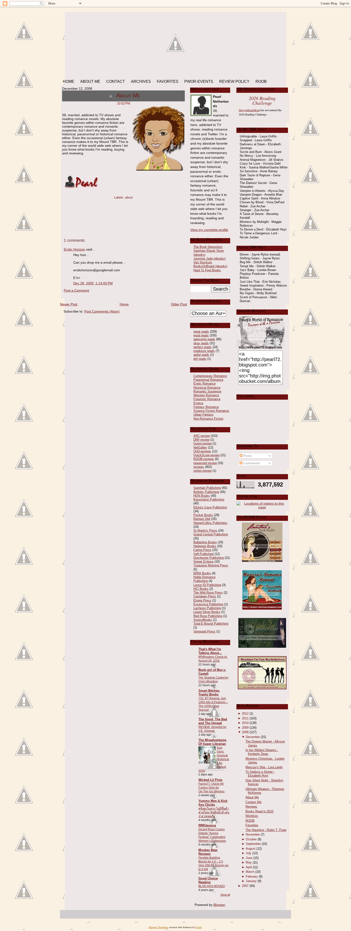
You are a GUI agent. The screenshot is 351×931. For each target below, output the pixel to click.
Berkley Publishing (206, 492)
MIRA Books (202, 573)
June (249, 858)
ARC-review (201, 436)
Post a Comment (76, 290)
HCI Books (200, 589)
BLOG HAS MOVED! (211, 886)
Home (124, 304)
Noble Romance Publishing (204, 579)
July (248, 853)
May (249, 862)
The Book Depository (208, 247)
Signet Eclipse (203, 561)
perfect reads (202, 347)
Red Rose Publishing (207, 616)
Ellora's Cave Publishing (210, 507)
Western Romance (206, 395)
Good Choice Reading (208, 880)
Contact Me (253, 802)
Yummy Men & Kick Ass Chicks (212, 802)
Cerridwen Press (204, 596)
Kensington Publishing (208, 499)
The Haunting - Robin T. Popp (265, 830)
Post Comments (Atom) (102, 311)
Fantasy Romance (206, 407)
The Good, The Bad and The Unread (212, 721)
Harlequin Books (204, 546)
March (250, 871)
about (129, 197)
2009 (245, 727)
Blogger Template (158, 927)
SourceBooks (202, 620)
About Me (128, 95)
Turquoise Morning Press (210, 565)
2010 (245, 723)
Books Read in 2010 (259, 811)
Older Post (179, 304)
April (249, 867)
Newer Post (68, 304)
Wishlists (251, 816)
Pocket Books (203, 515)
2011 (245, 718)
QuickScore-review (206, 455)
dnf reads (199, 359)
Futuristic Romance (206, 399)
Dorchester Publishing (208, 558)
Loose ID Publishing (207, 585)
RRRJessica (207, 825)
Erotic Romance (204, 383)
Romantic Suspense (207, 391)
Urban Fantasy (203, 414)
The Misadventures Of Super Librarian (212, 742)
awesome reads (204, 339)
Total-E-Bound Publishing (210, 623)
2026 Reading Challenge (262, 100)
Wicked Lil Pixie (210, 780)
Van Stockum (202, 262)
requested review (205, 463)
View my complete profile (209, 230)
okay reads (201, 343)
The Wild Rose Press (208, 592)
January (251, 881)
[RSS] (65, 915)
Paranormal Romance (208, 380)
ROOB (250, 820)
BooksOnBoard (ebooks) (210, 266)
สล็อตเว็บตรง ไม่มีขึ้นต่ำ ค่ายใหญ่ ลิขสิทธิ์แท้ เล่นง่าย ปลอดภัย (213, 812)
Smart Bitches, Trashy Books (209, 692)
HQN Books (201, 495)
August (250, 848)
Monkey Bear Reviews (208, 852)
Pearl (199, 927)
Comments (251, 463)
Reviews (251, 806)
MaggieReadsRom (249, 110)
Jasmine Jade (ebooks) (209, 258)
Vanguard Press (204, 631)
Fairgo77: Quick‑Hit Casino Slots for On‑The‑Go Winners (211, 787)
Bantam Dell (201, 519)
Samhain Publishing (207, 488)
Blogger (219, 905)
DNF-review (201, 439)
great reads (201, 331)
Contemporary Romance (210, 376)
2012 (245, 713)
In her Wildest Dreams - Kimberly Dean (261, 752)
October (251, 839)
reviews (198, 467)
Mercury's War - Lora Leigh (263, 767)
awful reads (201, 354)
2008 (245, 732)
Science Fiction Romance (211, 411)
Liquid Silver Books (206, 612)
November (253, 834)
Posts (247, 456)
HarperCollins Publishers (210, 523)
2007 (245, 886)
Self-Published (203, 554)
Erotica (198, 403)
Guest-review (202, 443)
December (253, 737)
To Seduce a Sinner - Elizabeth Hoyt (260, 773)
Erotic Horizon (74, 249)
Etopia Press (202, 600)
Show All (225, 894)
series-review (202, 470)
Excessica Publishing (208, 604)
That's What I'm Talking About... (210, 651)
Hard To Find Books (207, 270)
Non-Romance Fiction (208, 418)
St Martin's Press (205, 530)
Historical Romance (206, 387)
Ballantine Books (205, 542)
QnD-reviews (202, 451)
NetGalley (200, 447)
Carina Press (202, 550)
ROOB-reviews (203, 459)
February (252, 876)
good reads (201, 335)
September (253, 844)
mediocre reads (204, 351)
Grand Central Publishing (210, 534)
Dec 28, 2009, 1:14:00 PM (93, 283)
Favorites (251, 825)
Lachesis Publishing (207, 608)
